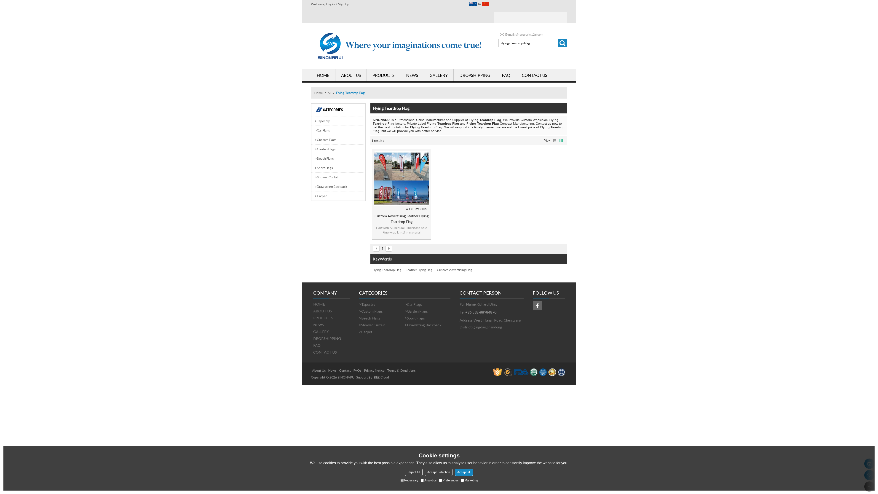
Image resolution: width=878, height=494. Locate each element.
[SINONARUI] (400, 46)
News (332, 370)
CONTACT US (534, 75)
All (329, 93)
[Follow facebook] (537, 305)
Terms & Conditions (401, 370)
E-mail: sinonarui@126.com (524, 34)
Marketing (471, 480)
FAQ (506, 75)
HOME (323, 75)
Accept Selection (438, 472)
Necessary (411, 480)
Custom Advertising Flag (454, 270)
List (554, 140)
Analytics (430, 480)
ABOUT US (351, 75)
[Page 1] (376, 249)
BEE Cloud (381, 377)
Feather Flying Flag (419, 270)
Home (318, 93)
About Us (319, 370)
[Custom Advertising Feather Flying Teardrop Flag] (401, 178)
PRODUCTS (383, 75)
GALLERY (439, 75)
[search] (562, 43)
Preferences (451, 480)
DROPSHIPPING (474, 75)
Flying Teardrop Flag (387, 270)
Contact (345, 370)
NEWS (412, 75)
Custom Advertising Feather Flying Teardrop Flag (402, 219)
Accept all (464, 472)
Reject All (413, 472)
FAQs (357, 370)
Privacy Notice (374, 370)
